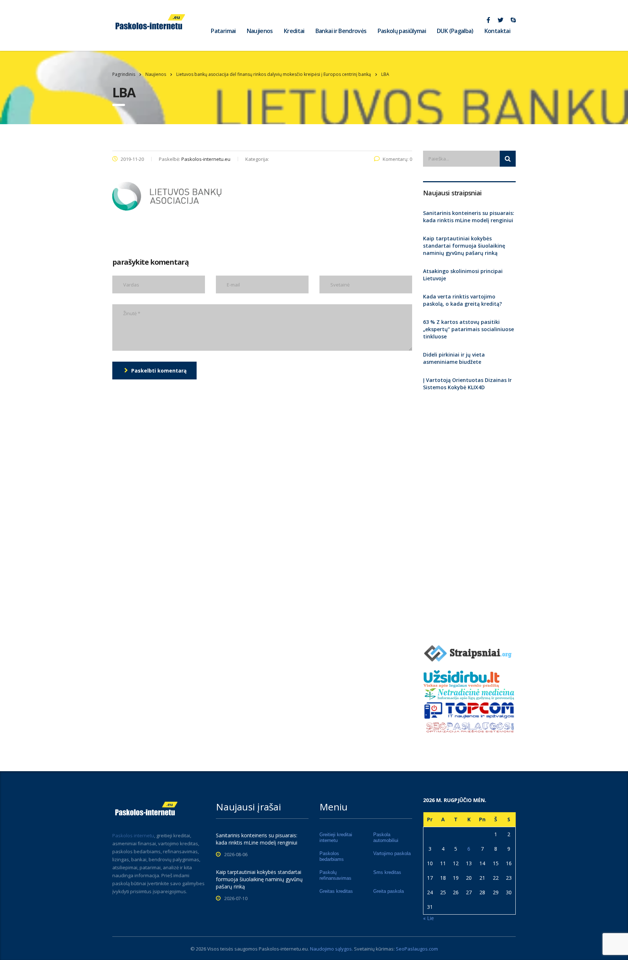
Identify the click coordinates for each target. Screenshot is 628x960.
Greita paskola (388, 891)
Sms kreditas (387, 872)
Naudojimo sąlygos (331, 948)
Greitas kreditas (336, 891)
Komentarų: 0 (397, 159)
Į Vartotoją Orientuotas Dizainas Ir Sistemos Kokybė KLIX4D (467, 384)
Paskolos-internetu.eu (283, 948)
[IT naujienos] (469, 710)
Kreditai (294, 31)
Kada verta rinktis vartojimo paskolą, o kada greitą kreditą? (462, 300)
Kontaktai (497, 31)
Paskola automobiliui (385, 837)
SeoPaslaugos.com (417, 948)
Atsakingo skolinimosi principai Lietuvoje (463, 275)
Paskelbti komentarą (158, 370)
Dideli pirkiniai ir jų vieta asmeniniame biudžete (454, 358)
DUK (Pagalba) (455, 31)
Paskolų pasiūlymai (402, 31)
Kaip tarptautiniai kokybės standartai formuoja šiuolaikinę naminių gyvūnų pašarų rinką (464, 245)
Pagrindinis (123, 74)
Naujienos (260, 31)
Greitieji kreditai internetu (335, 837)
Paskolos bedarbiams (331, 856)
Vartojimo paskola (392, 853)
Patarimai (223, 31)
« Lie (428, 918)
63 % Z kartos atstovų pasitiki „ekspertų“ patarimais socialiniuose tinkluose (468, 329)
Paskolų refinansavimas (335, 875)
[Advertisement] (469, 514)
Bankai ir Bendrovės (341, 31)
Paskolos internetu (133, 835)
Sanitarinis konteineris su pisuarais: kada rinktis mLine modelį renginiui (468, 217)
